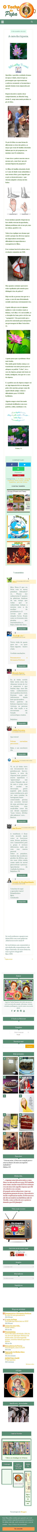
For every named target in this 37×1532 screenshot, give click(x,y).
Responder (22, 629)
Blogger (24, 1512)
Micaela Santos (18, 673)
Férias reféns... (10, 1327)
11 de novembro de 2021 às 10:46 (18, 637)
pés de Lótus (22, 482)
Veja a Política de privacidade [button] (17, 1524)
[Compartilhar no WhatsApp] (18, 469)
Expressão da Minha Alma (14, 1352)
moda (26, 480)
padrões (12, 482)
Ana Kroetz (16, 828)
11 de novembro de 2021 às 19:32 (27, 827)
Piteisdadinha (10, 1332)
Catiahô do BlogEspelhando (23, 882)
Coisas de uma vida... (12, 1326)
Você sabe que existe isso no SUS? (16, 1321)
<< (4, 957)
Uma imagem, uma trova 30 (15, 1348)
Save (19, 475)
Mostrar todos (30, 1364)
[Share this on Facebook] (12, 464)
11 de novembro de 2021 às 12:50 (18, 674)
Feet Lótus (19, 480)
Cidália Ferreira (18, 730)
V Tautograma (10, 1360)
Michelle (15, 761)
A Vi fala (19, 479)
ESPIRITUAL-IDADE (12, 1358)
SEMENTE (8, 1354)
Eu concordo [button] (18, 1529)
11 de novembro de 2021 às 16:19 (25, 760)
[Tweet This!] (25, 464)
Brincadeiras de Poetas (13, 1346)
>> (32, 959)
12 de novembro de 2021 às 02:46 (18, 883)
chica (14, 582)
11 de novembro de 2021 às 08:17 (22, 581)
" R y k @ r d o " (18, 636)
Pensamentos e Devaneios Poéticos (18, 1313)
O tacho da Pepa (11, 1320)
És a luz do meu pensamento (15, 1315)
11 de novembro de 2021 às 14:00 (18, 731)
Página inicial (8, 959)
